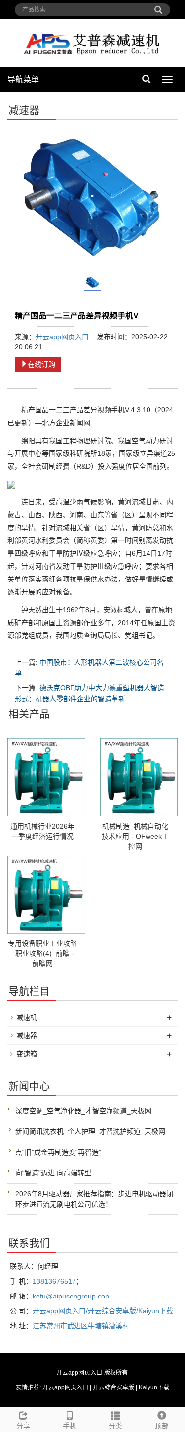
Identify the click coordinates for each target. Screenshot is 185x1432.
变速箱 (26, 1054)
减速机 (26, 1017)
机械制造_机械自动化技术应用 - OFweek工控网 (135, 836)
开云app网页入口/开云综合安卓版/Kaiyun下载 (103, 1311)
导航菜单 (23, 79)
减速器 (26, 1035)
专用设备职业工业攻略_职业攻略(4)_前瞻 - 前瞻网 (42, 953)
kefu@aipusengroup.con (71, 1296)
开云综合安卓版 (113, 1387)
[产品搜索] (158, 6)
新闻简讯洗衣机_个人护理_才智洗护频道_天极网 (90, 1131)
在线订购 (41, 364)
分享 (23, 1426)
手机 (69, 1426)
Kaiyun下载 (154, 1387)
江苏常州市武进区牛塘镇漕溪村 (81, 1326)
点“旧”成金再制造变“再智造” (58, 1152)
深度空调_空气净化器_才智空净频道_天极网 (83, 1111)
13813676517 (54, 1281)
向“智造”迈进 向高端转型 (53, 1173)
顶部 (162, 1426)
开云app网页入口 (62, 337)
